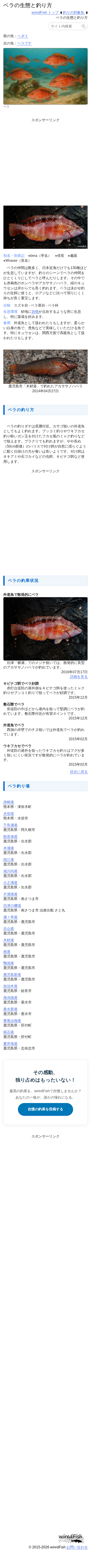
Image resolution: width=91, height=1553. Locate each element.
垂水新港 (10, 1009)
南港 (6, 951)
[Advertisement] (45, 161)
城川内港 (10, 871)
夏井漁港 (10, 1044)
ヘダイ (22, 36)
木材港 (8, 940)
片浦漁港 (10, 894)
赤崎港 (8, 802)
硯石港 (8, 1032)
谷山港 (8, 928)
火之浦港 (10, 882)
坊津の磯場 (12, 905)
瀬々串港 (10, 917)
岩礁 (35, 311)
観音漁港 (10, 836)
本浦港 (8, 848)
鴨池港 (8, 963)
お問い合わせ (77, 1547)
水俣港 (8, 813)
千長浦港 (10, 825)
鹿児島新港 (12, 974)
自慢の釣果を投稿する (45, 1109)
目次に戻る (79, 772)
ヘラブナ (24, 43)
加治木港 (10, 986)
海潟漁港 (10, 997)
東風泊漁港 (12, 1021)
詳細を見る (79, 676)
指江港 (8, 859)
